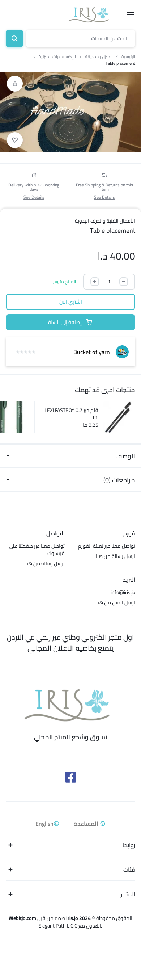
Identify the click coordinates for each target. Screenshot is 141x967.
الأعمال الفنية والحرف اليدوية (105, 221)
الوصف (125, 456)
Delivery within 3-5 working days (33, 187)
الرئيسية (128, 57)
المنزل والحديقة (98, 57)
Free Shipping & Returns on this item (104, 187)
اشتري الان (70, 302)
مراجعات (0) (119, 480)
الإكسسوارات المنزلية (57, 57)
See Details (104, 197)
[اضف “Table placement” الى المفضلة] (15, 140)
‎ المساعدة (87, 823)
